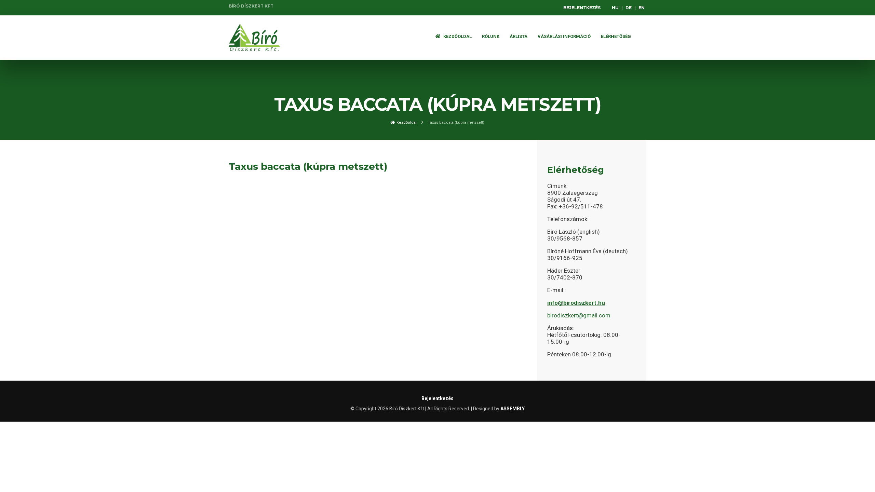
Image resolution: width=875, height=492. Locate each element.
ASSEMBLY (512, 408)
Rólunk (490, 36)
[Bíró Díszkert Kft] (254, 37)
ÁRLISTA (518, 36)
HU (615, 7)
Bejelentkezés (582, 7)
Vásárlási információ (564, 36)
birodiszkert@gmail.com (578, 315)
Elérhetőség (616, 36)
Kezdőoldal (457, 36)
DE (628, 7)
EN (641, 7)
